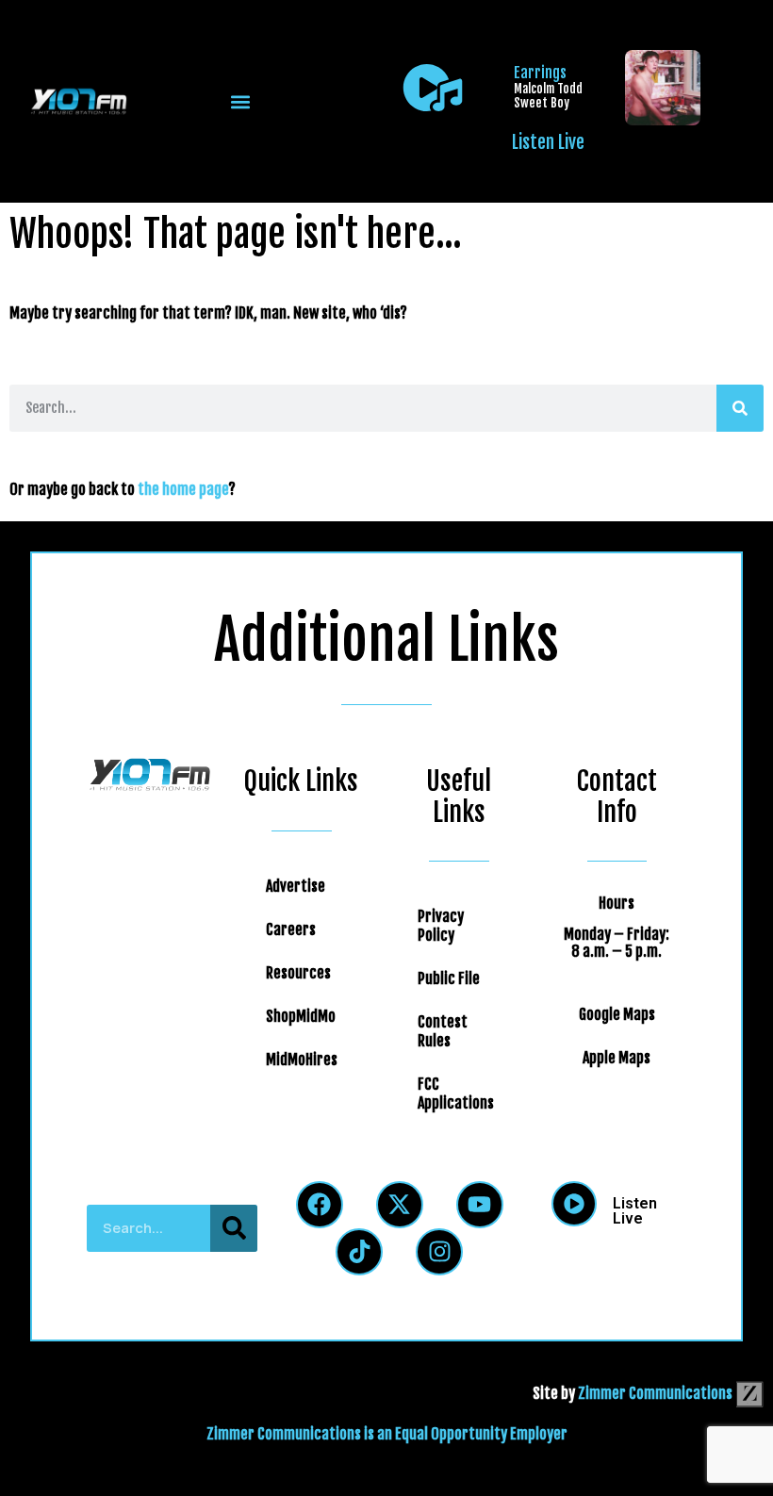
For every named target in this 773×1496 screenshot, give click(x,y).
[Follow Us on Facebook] (319, 1204)
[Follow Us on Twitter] (399, 1204)
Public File (449, 978)
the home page (183, 489)
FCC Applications (456, 1093)
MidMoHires (301, 1059)
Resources (298, 972)
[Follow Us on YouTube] (479, 1204)
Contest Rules (443, 1031)
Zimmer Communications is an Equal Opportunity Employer (386, 1433)
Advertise (295, 886)
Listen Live (548, 142)
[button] (239, 101)
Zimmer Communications (656, 1393)
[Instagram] (439, 1251)
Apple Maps (616, 1057)
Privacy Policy (441, 926)
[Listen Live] (432, 87)
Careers (291, 929)
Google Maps (617, 1014)
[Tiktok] (359, 1251)
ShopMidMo (301, 1016)
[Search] (740, 408)
